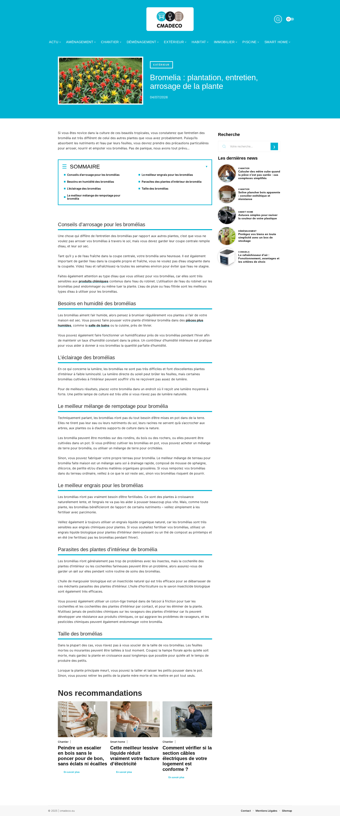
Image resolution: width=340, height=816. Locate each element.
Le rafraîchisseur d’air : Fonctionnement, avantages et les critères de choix (258, 258)
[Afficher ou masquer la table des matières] (154, 166)
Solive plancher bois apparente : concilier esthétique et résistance (259, 196)
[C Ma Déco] (170, 19)
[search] (278, 19)
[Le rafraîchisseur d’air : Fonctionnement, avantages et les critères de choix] (227, 257)
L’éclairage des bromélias (84, 188)
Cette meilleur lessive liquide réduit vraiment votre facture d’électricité (134, 756)
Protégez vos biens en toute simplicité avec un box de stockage (257, 237)
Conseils (244, 252)
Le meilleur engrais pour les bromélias (167, 174)
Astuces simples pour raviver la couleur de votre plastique (257, 216)
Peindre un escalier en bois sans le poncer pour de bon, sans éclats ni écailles (82, 756)
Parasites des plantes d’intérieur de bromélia (171, 181)
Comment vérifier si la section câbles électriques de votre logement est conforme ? (187, 758)
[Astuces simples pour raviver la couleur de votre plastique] (227, 215)
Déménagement (247, 231)
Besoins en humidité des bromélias (90, 181)
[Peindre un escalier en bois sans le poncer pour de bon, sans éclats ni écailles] (82, 719)
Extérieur (161, 64)
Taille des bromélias (155, 188)
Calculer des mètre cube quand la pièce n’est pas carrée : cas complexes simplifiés (259, 175)
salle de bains (99, 325)
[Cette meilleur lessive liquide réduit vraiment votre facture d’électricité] (135, 719)
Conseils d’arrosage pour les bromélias (93, 174)
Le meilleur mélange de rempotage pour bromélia (93, 197)
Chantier (63, 741)
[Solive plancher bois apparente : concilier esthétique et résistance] (227, 194)
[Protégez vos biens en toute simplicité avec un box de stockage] (227, 236)
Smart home (117, 741)
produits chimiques (93, 281)
